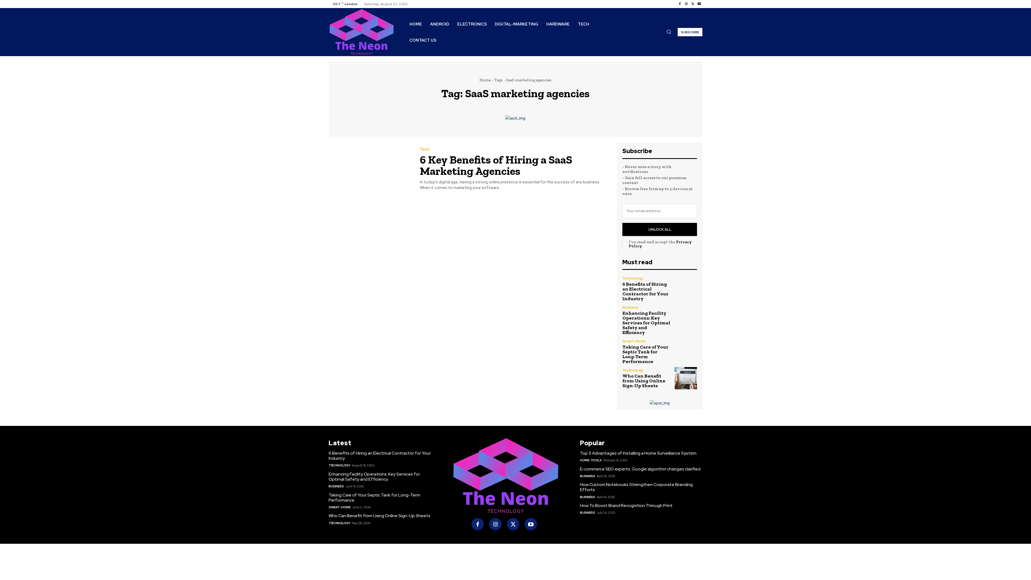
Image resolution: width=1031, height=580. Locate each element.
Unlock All (659, 229)
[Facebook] (680, 4)
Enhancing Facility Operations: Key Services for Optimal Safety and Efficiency (646, 322)
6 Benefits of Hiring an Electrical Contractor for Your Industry (645, 291)
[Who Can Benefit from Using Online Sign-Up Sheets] (686, 378)
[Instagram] (686, 4)
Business (630, 307)
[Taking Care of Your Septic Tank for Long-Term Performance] (686, 350)
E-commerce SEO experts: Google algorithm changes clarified (640, 469)
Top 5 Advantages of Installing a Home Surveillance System (638, 453)
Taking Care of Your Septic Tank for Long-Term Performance (645, 354)
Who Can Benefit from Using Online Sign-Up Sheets (643, 381)
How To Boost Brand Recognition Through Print (626, 505)
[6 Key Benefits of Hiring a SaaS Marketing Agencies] (370, 169)
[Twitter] (692, 4)
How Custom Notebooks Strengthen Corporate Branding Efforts (636, 487)
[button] (668, 31)
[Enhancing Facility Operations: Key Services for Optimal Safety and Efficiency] (686, 317)
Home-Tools (590, 460)
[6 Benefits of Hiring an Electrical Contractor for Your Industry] (686, 288)
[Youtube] (699, 4)
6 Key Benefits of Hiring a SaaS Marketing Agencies (496, 165)
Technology (632, 278)
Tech (425, 149)
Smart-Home (634, 341)
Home (485, 80)
